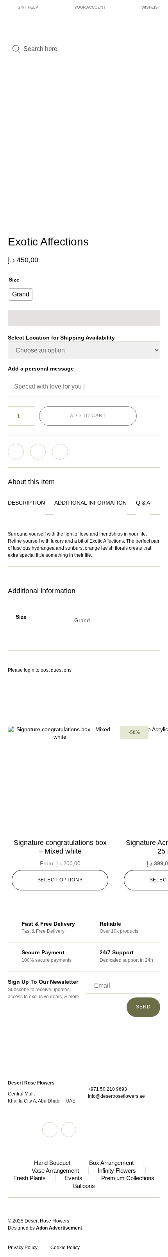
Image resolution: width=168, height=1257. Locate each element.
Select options (60, 880)
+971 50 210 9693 (107, 1089)
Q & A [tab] (143, 503)
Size (14, 279)
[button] (16, 452)
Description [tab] (26, 503)
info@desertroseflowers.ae (116, 1096)
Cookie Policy (65, 1247)
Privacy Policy (23, 1247)
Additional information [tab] (90, 503)
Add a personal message (41, 368)
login (29, 670)
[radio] (20, 294)
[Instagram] (49, 1129)
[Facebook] (68, 1129)
